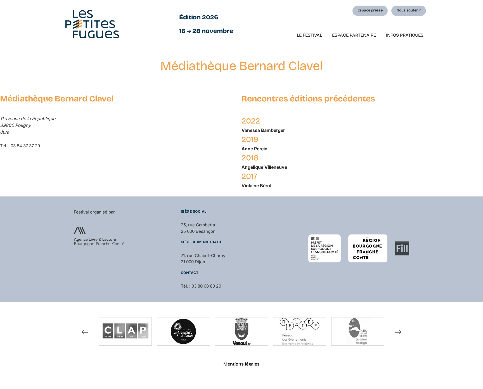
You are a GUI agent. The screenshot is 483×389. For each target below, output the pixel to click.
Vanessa (263, 130)
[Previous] (85, 332)
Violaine (257, 185)
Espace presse (370, 10)
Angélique (264, 167)
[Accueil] (92, 24)
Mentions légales (241, 364)
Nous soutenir (408, 10)
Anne (254, 148)
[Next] (398, 332)
